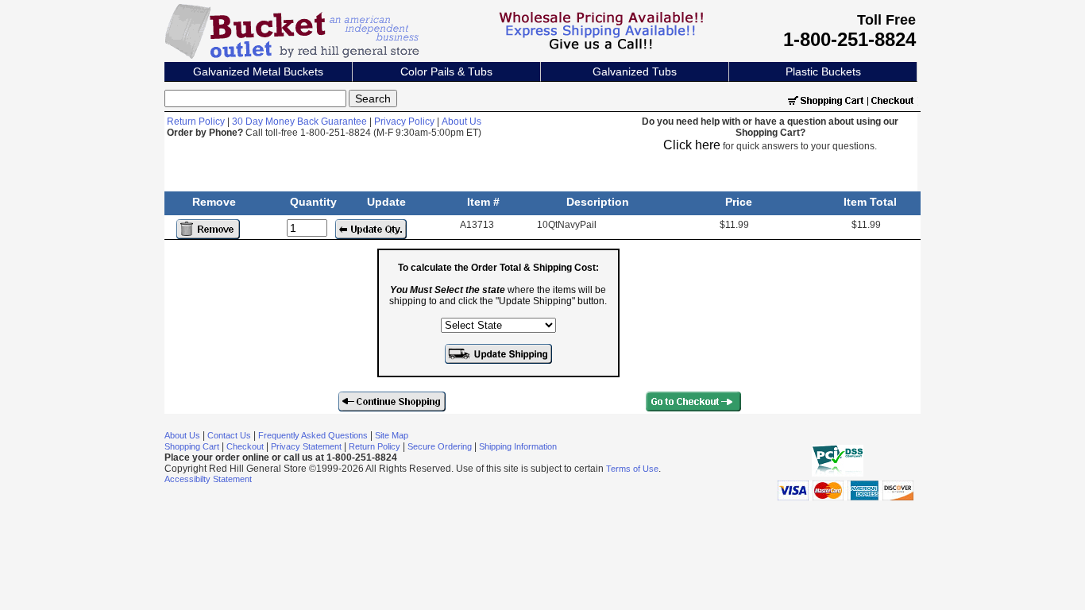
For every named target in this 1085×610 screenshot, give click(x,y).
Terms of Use (632, 468)
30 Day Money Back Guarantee (299, 121)
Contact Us (229, 435)
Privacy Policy (404, 121)
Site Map (391, 435)
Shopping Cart (191, 446)
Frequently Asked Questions (313, 435)
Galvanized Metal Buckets (258, 71)
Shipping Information (518, 446)
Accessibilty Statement (208, 479)
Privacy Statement (306, 446)
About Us (461, 121)
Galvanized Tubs (635, 71)
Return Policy (196, 121)
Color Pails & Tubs (446, 71)
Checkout (245, 446)
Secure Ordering (439, 446)
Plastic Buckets (823, 71)
